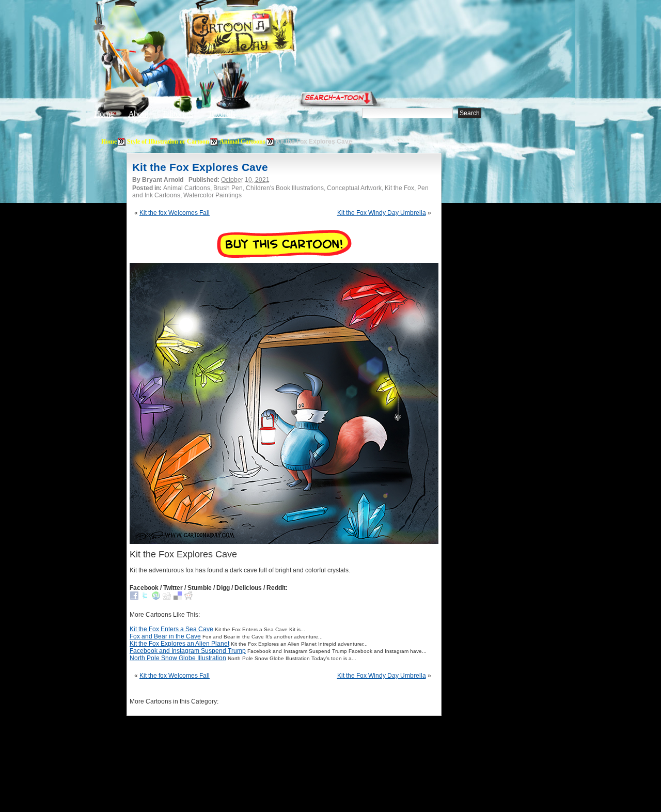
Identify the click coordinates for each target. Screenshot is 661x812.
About (138, 114)
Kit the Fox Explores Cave (200, 167)
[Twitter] (145, 597)
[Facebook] (134, 597)
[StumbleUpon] (156, 597)
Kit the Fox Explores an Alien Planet (179, 643)
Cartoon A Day (265, 34)
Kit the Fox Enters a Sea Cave (171, 629)
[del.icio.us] (178, 597)
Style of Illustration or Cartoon (168, 141)
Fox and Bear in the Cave (165, 636)
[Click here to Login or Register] (502, 95)
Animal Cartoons (242, 141)
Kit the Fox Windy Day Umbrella (381, 212)
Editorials (178, 114)
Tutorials (221, 114)
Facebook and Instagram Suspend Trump (188, 650)
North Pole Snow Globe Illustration (178, 658)
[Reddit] (188, 597)
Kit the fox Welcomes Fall (174, 212)
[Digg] (167, 597)
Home (104, 114)
